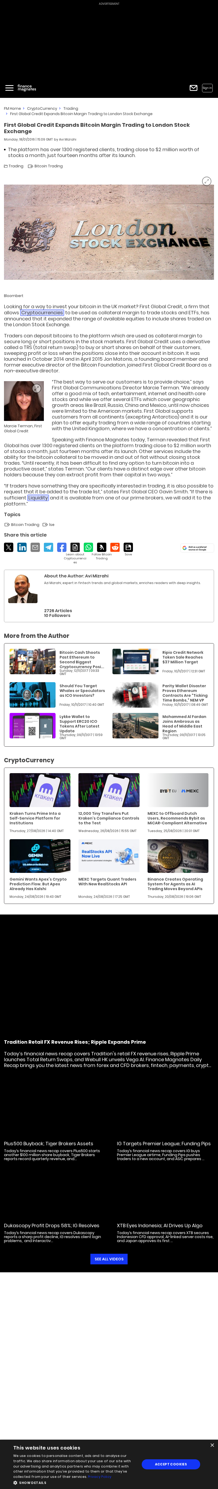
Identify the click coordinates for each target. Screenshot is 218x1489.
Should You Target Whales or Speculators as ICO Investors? (82, 690)
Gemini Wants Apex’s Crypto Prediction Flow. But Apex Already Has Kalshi (38, 884)
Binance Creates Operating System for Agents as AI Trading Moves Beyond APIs (175, 884)
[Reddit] (115, 547)
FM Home (12, 108)
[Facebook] (61, 547)
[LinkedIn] (22, 547)
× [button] (212, 1445)
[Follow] (101, 551)
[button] (74, 1482)
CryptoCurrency (42, 108)
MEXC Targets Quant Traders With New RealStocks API (107, 882)
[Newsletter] (193, 88)
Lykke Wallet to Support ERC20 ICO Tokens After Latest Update (79, 724)
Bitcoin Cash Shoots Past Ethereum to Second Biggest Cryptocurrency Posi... (82, 659)
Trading (70, 108)
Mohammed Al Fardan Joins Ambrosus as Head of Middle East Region (184, 724)
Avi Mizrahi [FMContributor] (67, 139)
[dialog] (109, 1464)
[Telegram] (48, 547)
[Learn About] (75, 553)
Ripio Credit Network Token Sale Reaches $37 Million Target (182, 657)
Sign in (207, 88)
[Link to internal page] (22, 588)
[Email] (35, 547)
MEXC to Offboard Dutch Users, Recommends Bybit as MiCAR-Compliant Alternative (177, 818)
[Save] (128, 549)
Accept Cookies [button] (171, 1464)
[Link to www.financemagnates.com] (33, 661)
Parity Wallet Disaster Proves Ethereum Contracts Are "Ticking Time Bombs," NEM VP (185, 693)
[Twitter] (8, 547)
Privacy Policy (99, 1476)
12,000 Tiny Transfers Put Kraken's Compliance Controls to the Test (108, 818)
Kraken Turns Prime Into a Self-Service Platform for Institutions (35, 818)
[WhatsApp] (88, 547)
